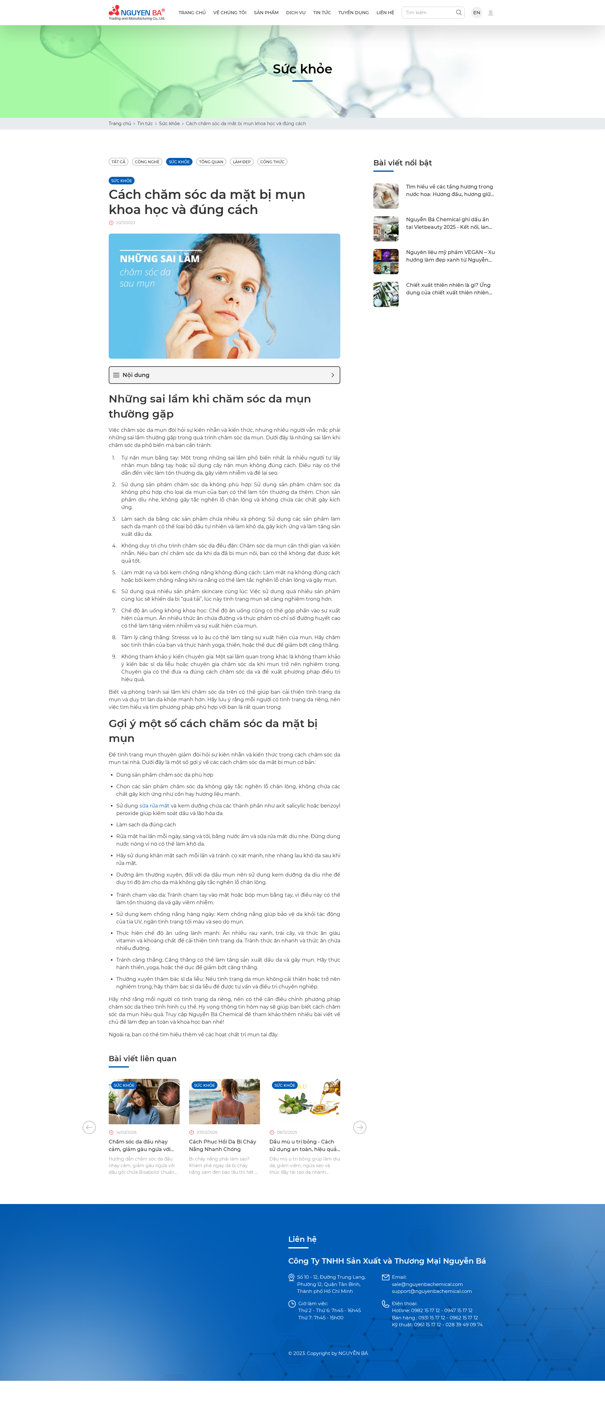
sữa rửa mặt (155, 806)
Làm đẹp (242, 161)
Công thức (272, 161)
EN (477, 12)
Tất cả (118, 161)
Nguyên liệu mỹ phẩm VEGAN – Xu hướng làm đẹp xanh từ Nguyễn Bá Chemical (450, 257)
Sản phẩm (266, 12)
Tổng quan (211, 161)
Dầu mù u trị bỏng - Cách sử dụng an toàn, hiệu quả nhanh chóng (303, 1146)
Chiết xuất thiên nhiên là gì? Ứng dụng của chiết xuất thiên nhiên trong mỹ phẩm (448, 289)
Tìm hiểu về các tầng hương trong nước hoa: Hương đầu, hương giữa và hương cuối (450, 191)
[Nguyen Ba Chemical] (137, 12)
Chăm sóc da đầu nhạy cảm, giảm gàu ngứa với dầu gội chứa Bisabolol (139, 1146)
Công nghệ (147, 161)
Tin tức (322, 12)
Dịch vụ (296, 12)
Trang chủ (192, 12)
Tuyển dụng (353, 12)
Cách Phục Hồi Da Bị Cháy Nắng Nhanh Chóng (222, 1145)
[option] (144, 1127)
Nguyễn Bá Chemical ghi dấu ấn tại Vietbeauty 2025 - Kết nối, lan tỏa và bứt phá (447, 224)
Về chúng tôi (229, 12)
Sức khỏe (169, 123)
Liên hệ (385, 12)
